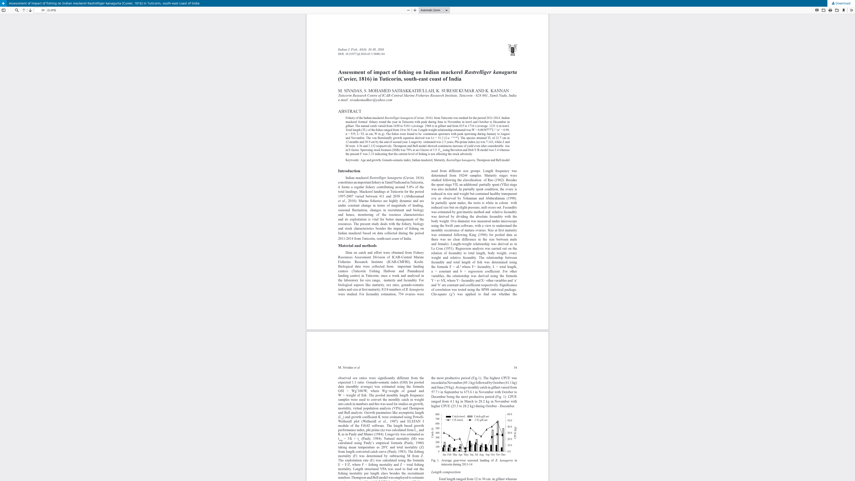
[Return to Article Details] (3, 3)
